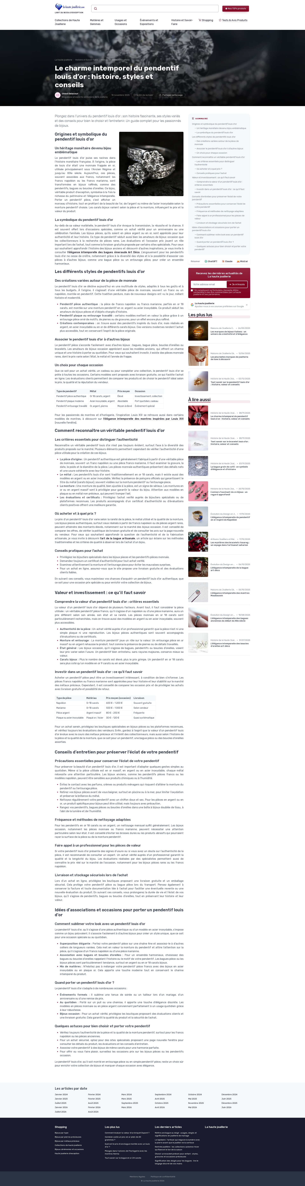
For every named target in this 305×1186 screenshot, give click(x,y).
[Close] (210, 584)
